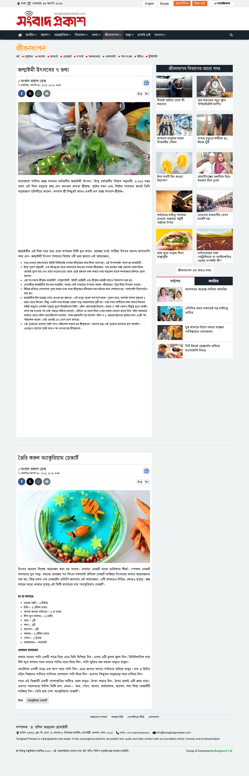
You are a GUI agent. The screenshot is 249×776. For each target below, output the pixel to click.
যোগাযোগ (154, 717)
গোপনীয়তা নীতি (136, 717)
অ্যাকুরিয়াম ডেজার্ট (37, 700)
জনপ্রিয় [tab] (214, 281)
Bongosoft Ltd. (223, 750)
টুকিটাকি (153, 56)
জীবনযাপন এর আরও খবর (194, 270)
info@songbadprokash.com (173, 732)
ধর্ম (18, 56)
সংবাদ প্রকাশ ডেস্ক (33, 81)
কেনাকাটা (111, 56)
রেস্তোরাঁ (67, 56)
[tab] (175, 281)
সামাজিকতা (223, 3)
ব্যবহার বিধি (117, 717)
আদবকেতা (94, 56)
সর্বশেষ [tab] (175, 281)
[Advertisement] (84, 221)
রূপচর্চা (54, 56)
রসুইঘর (29, 56)
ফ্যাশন (41, 56)
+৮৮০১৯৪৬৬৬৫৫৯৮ (138, 732)
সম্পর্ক (80, 56)
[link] (182, 3)
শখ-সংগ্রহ (126, 56)
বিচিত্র (140, 56)
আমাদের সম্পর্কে (98, 717)
